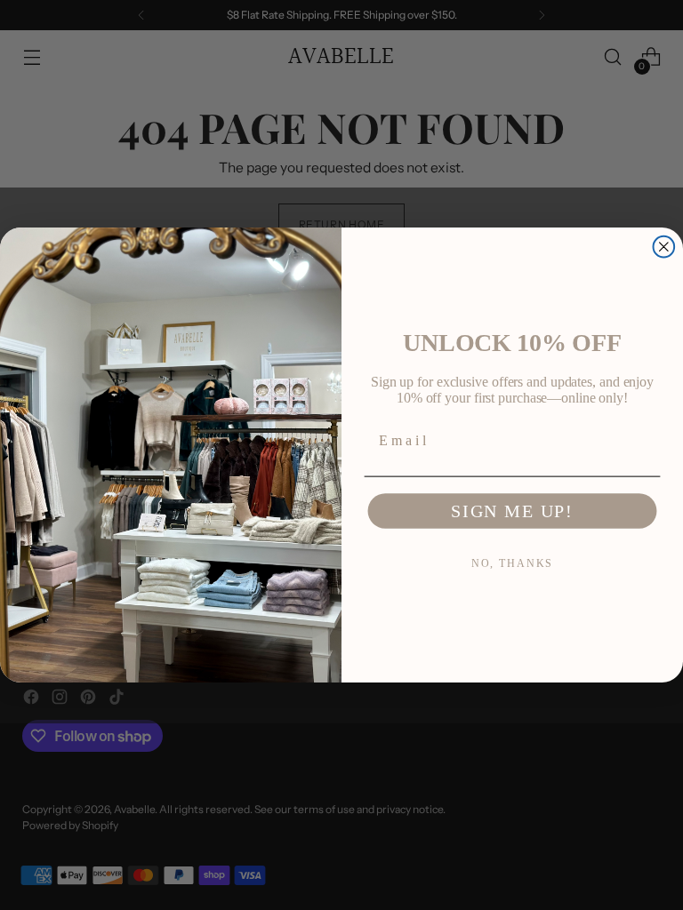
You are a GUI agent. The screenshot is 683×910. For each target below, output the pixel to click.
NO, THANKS (512, 564)
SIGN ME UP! (512, 512)
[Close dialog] (664, 247)
